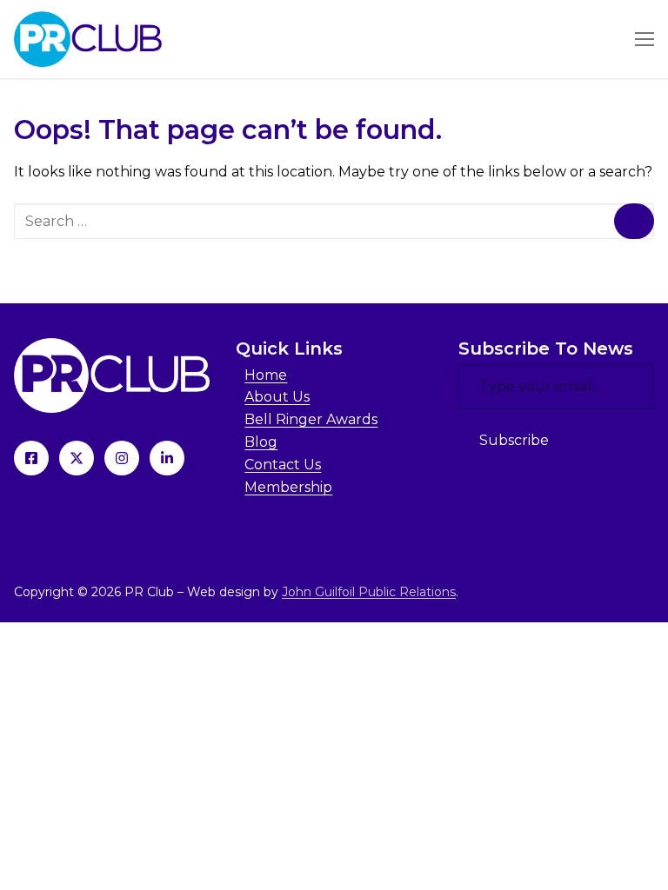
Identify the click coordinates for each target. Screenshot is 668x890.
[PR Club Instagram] (121, 458)
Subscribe (514, 440)
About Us (277, 397)
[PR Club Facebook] (31, 458)
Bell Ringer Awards (310, 419)
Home (265, 375)
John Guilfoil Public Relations (369, 592)
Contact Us (282, 464)
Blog (260, 442)
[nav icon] (644, 39)
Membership (288, 487)
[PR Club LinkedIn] (167, 458)
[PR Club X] (76, 458)
